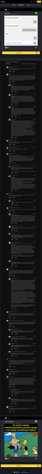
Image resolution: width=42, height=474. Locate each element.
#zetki (20, 422)
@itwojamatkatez (14, 338)
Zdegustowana (11, 369)
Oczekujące (21, 4)
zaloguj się (15, 61)
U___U (10, 268)
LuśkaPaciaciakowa (12, 147)
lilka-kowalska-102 (12, 311)
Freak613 (12, 213)
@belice (12, 86)
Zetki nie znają (9, 421)
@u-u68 (12, 280)
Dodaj (14, 4)
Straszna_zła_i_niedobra (15, 226)
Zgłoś (40, 50)
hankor (10, 193)
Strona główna (18, 52)
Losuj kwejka (38, 52)
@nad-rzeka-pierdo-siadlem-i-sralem (17, 345)
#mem (9, 14)
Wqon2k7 (10, 358)
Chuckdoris (11, 153)
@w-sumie (13, 177)
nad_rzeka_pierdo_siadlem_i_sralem (15, 320)
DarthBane (13, 343)
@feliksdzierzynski (14, 399)
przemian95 (11, 406)
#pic (13, 14)
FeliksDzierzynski (14, 389)
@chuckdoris (13, 167)
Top (28, 4)
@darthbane (13, 353)
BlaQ (12, 200)
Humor (6, 14)
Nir (11, 233)
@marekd (12, 96)
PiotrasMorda (11, 140)
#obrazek (10, 422)
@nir (12, 243)
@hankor (12, 202)
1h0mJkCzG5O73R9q (14, 329)
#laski (11, 14)
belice (12, 94)
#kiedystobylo (17, 422)
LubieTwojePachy (14, 278)
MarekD (12, 84)
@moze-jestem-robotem (15, 215)
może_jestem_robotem (13, 207)
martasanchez (11, 66)
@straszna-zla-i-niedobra (15, 262)
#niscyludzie (16, 14)
